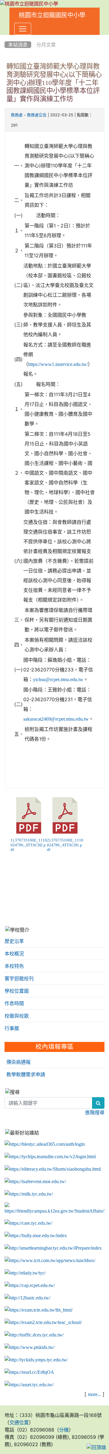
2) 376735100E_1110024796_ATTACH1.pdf (65, 845)
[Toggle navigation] (22, 29)
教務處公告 (37, 115)
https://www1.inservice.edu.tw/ (58, 364)
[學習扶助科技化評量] (39, 1310)
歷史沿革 (14, 941)
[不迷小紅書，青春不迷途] (53, 1169)
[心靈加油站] (28, 1223)
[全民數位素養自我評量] (35, 1181)
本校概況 (14, 953)
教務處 (17, 115)
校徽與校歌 (17, 1015)
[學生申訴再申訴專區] (54, 1208)
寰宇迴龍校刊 (19, 978)
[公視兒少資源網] (29, 1347)
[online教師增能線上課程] (29, 1372)
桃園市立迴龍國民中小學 (52, 15)
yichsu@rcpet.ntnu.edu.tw (58, 679)
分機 (64, 1429)
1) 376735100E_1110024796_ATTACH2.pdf (29, 845)
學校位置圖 (17, 990)
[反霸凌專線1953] (36, 1235)
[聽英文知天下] (50, 1260)
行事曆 (12, 1028)
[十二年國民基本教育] (27, 1297)
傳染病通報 (18, 1062)
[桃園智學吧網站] (53, 1248)
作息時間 (14, 1003)
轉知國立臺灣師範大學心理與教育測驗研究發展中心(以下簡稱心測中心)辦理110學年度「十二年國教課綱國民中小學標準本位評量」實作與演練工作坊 (54, 82)
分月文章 (46, 44)
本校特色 (14, 966)
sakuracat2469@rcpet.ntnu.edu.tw (56, 718)
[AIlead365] (45, 1144)
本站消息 (18, 44)
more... (94, 1394)
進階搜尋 (94, 1112)
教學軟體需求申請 (25, 1074)
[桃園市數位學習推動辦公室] (29, 1384)
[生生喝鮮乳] (29, 1193)
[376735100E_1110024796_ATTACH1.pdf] (65, 815)
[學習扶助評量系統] (43, 1322)
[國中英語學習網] (25, 1273)
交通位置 (19, 1422)
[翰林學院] (50, 1156)
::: (6, 37)
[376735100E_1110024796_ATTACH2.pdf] (29, 815)
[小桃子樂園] (36, 1359)
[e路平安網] (34, 1335)
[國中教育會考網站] (30, 1285)
